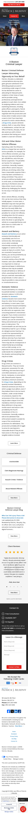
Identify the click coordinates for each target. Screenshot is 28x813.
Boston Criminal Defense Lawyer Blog (14, 509)
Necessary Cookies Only (9, 808)
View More (14, 498)
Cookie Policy (7, 759)
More (23, 16)
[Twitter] (12, 711)
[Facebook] (8, 711)
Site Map (14, 739)
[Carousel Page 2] (10, 587)
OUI (3, 149)
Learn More (14, 443)
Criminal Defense (14, 453)
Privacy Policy (14, 736)
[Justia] (19, 711)
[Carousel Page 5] (21, 587)
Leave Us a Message (14, 637)
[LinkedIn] (15, 711)
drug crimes (8, 382)
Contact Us (14, 16)
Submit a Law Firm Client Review (14, 599)
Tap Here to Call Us (14, 4)
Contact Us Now (14, 667)
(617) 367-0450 (12, 703)
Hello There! (22, 803)
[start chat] (23, 809)
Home (4, 16)
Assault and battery (9, 234)
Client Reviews (14, 546)
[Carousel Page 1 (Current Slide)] (7, 587)
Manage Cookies (18, 759)
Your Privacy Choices (12, 757)
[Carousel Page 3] (14, 587)
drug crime (7, 123)
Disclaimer (14, 734)
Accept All (9, 804)
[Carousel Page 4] (17, 587)
